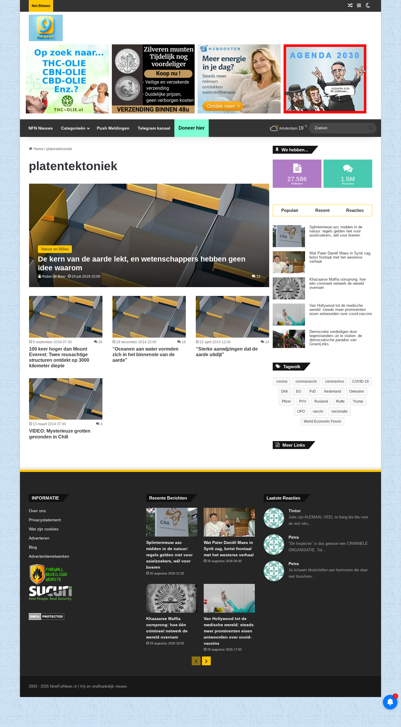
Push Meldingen (113, 128)
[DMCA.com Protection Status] (83, 617)
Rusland (321, 401)
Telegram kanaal (154, 128)
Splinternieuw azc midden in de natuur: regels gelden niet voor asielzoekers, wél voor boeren (335, 231)
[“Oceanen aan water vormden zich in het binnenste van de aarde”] (149, 316)
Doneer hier (191, 127)
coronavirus (334, 381)
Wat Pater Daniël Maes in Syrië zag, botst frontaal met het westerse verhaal (340, 257)
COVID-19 (360, 381)
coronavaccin (306, 381)
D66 (284, 391)
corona (281, 381)
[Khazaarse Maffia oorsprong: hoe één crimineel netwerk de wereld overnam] (289, 288)
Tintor (295, 510)
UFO (301, 411)
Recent (322, 210)
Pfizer (286, 401)
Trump (358, 401)
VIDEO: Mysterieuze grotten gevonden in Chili (59, 433)
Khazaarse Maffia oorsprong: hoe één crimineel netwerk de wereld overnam (337, 283)
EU (298, 391)
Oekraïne (356, 391)
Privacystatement (45, 520)
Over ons (37, 511)
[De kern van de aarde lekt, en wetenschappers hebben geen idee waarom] (149, 235)
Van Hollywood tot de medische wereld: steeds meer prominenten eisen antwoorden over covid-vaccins (340, 310)
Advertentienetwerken (49, 556)
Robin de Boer (53, 276)
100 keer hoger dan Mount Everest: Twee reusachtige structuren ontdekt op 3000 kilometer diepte (59, 357)
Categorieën (73, 128)
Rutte (340, 401)
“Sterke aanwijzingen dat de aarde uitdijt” (227, 351)
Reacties (355, 210)
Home (37, 149)
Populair (290, 210)
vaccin (318, 411)
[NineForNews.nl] (41, 26)
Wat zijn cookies (43, 529)
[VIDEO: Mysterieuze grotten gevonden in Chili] (65, 399)
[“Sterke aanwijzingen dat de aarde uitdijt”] (232, 316)
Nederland (332, 391)
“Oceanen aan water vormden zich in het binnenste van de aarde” (145, 354)
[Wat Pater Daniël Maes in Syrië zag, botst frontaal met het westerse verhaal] (289, 262)
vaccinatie (339, 411)
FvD (312, 391)
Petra (294, 537)
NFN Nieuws (40, 128)
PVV (302, 401)
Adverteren (39, 538)
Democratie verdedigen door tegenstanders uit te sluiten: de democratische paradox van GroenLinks (335, 338)
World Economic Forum (322, 421)
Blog (33, 547)
